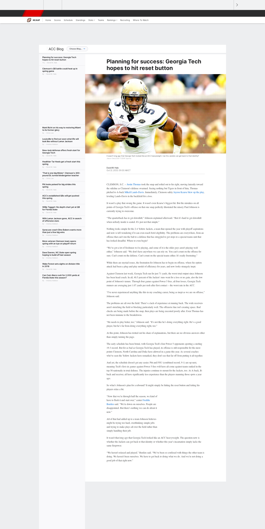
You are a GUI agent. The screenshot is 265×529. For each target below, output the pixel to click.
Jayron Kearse (180, 192)
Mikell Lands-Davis (134, 192)
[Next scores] (237, 5)
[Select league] (34, 5)
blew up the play (196, 192)
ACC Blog (56, 49)
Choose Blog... (75, 49)
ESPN (33, 13)
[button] (230, 13)
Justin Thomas (134, 184)
